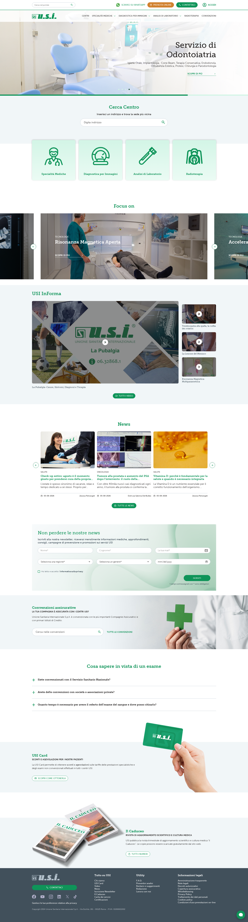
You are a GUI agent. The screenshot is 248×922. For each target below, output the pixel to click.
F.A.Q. (139, 880)
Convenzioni (209, 16)
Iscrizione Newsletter (104, 891)
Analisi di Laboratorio (165, 16)
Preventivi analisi (144, 883)
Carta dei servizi (102, 897)
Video (97, 886)
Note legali (183, 883)
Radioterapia (191, 16)
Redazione (141, 889)
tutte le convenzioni (119, 632)
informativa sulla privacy (71, 571)
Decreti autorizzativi (188, 886)
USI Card (98, 883)
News (97, 889)
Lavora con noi (143, 891)
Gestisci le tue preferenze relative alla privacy (54, 903)
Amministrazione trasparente (192, 880)
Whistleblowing (185, 891)
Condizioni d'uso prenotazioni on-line (197, 902)
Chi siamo (99, 880)
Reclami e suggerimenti (148, 886)
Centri (85, 16)
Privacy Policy (185, 894)
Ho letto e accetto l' (62, 571)
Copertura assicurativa (189, 889)
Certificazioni (101, 899)
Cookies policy (185, 899)
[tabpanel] (124, 52)
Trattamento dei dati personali (193, 897)
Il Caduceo (99, 894)
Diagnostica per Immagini (133, 16)
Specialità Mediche (102, 16)
